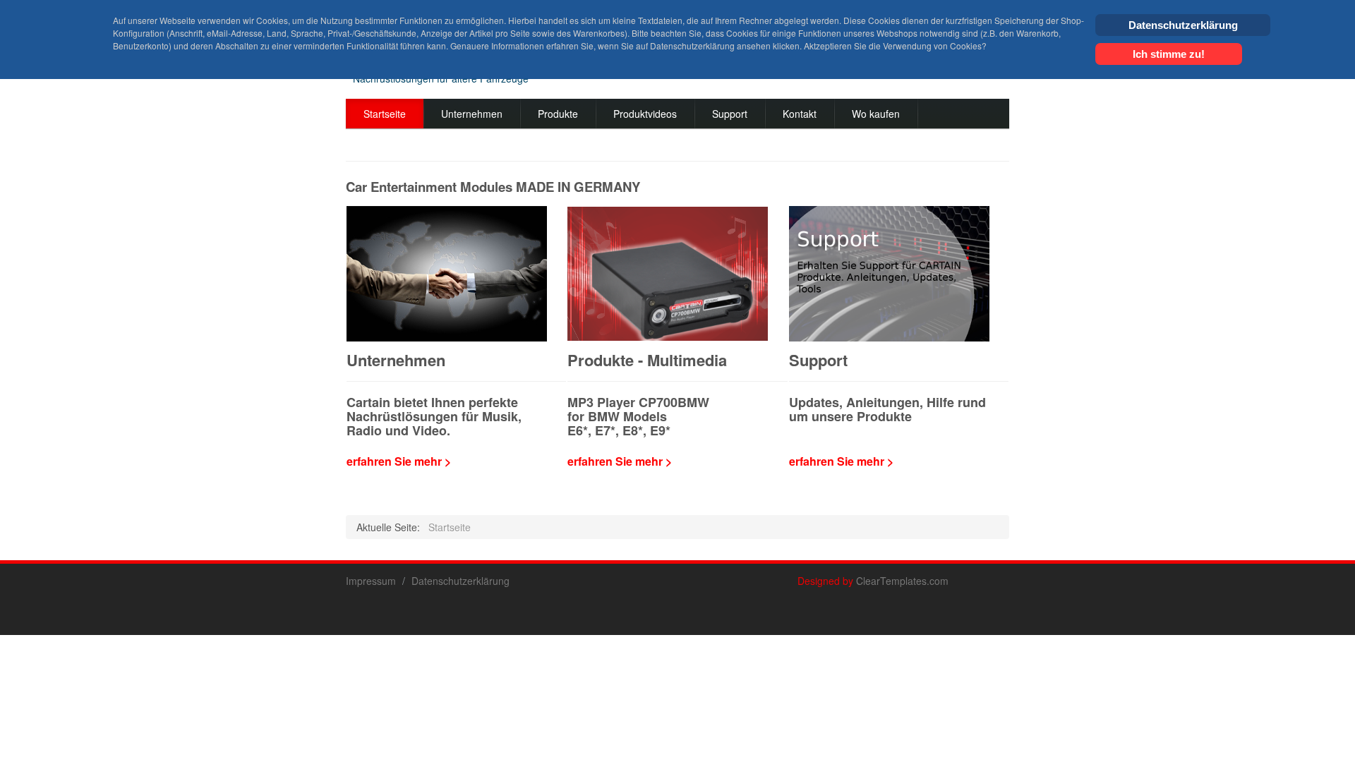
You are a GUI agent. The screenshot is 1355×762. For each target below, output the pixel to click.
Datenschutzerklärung (460, 580)
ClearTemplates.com (902, 581)
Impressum (371, 580)
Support (729, 114)
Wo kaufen (876, 114)
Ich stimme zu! (1169, 54)
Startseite (384, 114)
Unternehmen (471, 114)
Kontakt (800, 114)
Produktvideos (645, 114)
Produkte (558, 114)
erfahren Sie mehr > (399, 461)
